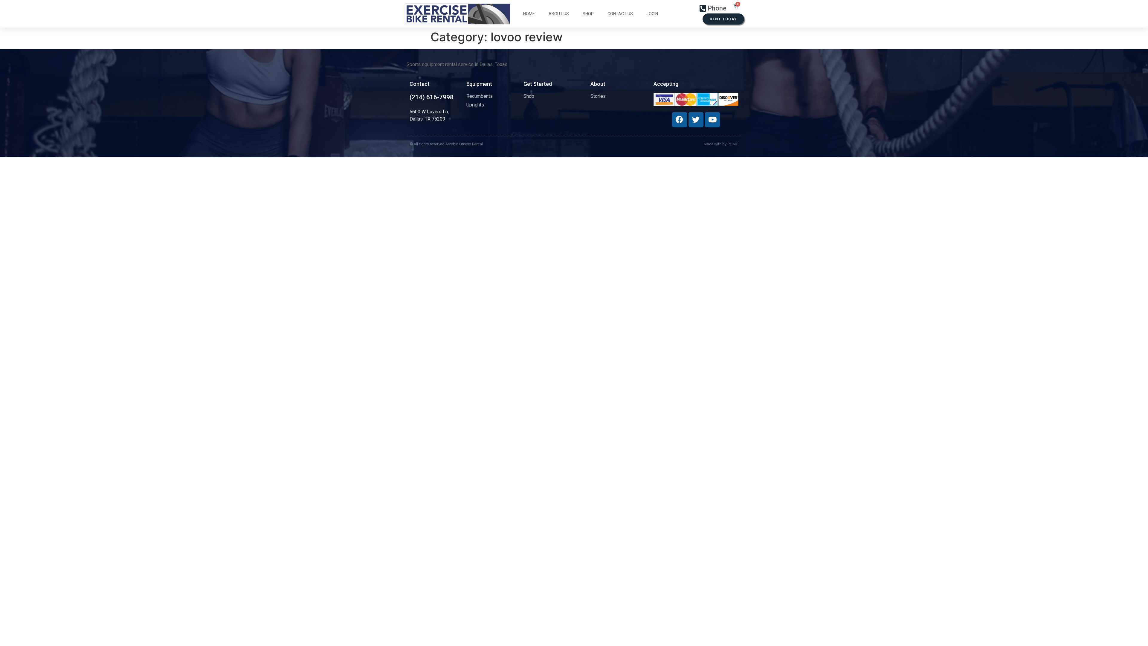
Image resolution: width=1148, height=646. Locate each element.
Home (529, 13)
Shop (588, 13)
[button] (723, 19)
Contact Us (620, 13)
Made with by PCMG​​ (720, 144)
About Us (559, 13)
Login (652, 13)
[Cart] (735, 6)
